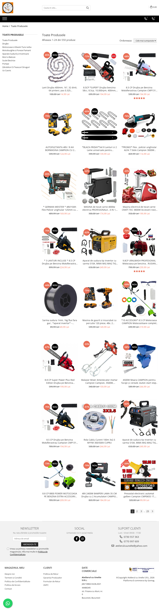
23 (147, 511)
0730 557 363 (131, 536)
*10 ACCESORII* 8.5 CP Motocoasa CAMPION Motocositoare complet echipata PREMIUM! (139, 322)
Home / (6, 26)
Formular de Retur (51, 581)
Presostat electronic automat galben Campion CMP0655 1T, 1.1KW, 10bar (139, 495)
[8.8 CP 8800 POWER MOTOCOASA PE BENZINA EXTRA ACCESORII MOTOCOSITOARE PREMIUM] (59, 475)
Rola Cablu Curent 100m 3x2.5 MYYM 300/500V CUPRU (99, 441)
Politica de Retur (50, 574)
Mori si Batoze (8, 57)
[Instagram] (82, 539)
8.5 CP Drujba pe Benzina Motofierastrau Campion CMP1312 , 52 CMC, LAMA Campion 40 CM (139, 89)
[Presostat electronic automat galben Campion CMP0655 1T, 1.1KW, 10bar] (139, 475)
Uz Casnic (6, 70)
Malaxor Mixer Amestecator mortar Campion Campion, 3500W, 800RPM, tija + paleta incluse (99, 381)
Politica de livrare (12, 585)
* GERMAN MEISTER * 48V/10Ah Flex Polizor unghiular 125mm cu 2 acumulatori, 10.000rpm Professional (60, 208)
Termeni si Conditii (13, 577)
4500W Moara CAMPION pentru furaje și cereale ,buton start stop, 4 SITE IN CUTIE (139, 381)
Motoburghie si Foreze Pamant (16, 50)
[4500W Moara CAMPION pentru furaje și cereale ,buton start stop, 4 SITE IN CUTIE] (139, 358)
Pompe (5, 63)
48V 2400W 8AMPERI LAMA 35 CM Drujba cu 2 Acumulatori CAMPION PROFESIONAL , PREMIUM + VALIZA (99, 495)
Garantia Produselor (52, 577)
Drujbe (5, 43)
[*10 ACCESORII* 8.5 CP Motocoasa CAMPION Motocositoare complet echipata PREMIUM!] (139, 298)
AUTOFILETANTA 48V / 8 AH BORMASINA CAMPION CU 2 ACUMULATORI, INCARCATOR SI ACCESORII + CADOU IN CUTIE (59, 149)
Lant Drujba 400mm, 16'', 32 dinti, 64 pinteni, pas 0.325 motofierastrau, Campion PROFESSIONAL (59, 89)
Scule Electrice (8, 60)
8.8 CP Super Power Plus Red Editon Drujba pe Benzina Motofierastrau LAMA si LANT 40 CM (59, 381)
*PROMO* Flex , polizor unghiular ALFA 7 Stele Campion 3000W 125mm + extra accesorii (139, 149)
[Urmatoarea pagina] (152, 511)
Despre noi (10, 574)
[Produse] (5, 19)
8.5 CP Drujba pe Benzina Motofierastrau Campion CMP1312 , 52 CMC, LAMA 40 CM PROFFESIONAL (59, 441)
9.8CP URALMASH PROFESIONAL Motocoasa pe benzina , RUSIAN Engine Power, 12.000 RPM (139, 262)
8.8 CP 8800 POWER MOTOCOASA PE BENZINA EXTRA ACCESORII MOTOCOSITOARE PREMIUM (59, 495)
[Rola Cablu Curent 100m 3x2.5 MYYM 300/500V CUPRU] (99, 418)
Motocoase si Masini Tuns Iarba (16, 47)
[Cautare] (87, 7)
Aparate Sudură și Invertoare (15, 53)
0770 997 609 (131, 541)
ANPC (46, 585)
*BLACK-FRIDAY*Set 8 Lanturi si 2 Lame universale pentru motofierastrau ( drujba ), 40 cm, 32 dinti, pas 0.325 (99, 149)
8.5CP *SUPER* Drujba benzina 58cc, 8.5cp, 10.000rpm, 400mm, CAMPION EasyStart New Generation (99, 89)
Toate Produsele (19, 26)
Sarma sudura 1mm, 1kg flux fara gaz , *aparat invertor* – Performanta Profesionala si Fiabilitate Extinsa (59, 322)
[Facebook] (76, 539)
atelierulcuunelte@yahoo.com (131, 545)
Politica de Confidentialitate (17, 581)
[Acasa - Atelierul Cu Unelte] (17, 7)
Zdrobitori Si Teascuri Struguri (16, 67)
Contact (8, 588)
